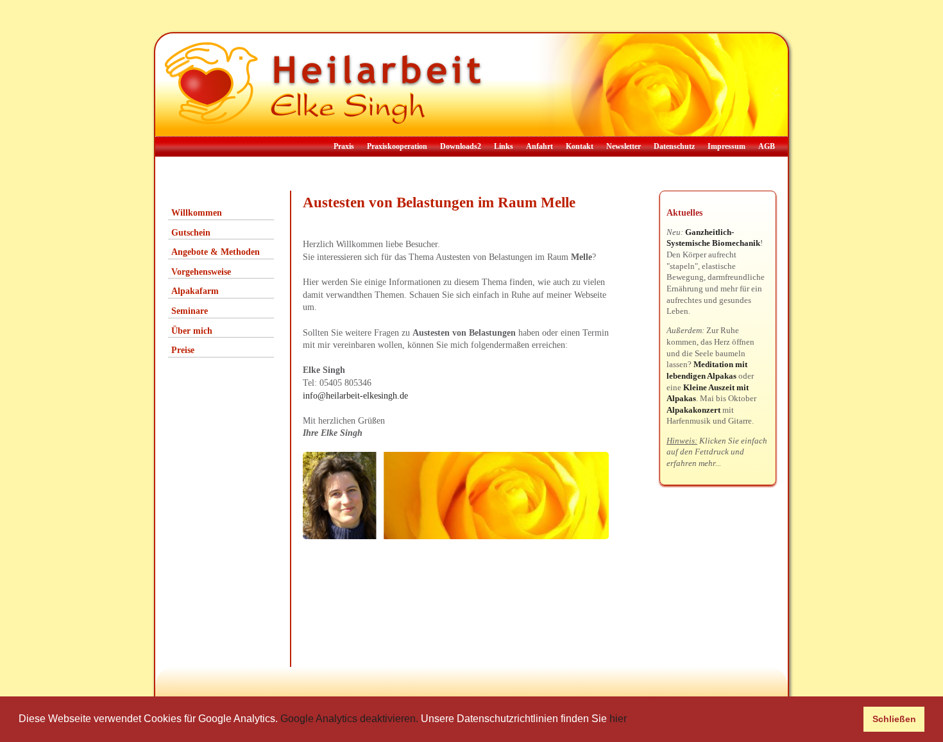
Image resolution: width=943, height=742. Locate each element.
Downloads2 (460, 146)
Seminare (189, 311)
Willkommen (196, 213)
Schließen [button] (894, 719)
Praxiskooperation (397, 146)
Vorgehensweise (201, 272)
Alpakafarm (195, 291)
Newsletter (623, 146)
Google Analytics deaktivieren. (349, 718)
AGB (766, 146)
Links (503, 146)
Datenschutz (674, 146)
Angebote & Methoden (215, 252)
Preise (182, 350)
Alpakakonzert (693, 410)
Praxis (344, 146)
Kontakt (579, 146)
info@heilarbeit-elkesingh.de (355, 396)
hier (618, 718)
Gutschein (190, 232)
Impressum (726, 146)
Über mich (191, 331)
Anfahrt (539, 146)
